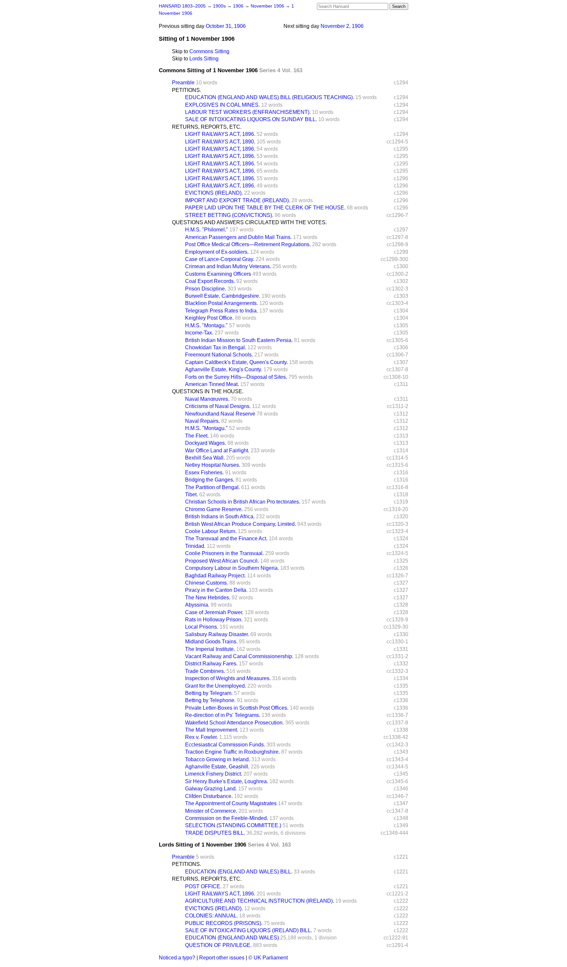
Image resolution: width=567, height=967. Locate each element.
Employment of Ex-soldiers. (217, 252)
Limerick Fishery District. (213, 774)
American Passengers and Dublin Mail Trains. (238, 237)
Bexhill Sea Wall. (205, 458)
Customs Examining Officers (218, 274)
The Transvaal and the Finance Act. (226, 538)
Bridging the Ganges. (209, 480)
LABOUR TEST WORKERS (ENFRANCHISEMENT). (248, 112)
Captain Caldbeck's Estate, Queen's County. (236, 362)
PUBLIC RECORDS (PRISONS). (223, 923)
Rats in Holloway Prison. (213, 619)
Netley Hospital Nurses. (212, 465)
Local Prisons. (201, 627)
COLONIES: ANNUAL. (211, 915)
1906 (239, 6)
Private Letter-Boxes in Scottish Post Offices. (236, 708)
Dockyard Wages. (205, 443)
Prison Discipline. (205, 288)
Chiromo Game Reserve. (214, 509)
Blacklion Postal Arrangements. (221, 303)
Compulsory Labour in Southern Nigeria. (232, 568)
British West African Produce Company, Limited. (240, 524)
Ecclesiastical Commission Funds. (225, 744)
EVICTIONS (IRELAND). (214, 193)
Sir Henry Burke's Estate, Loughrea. (226, 781)
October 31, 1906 (226, 26)
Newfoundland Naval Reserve (220, 414)
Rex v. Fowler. (201, 737)
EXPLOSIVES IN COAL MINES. (222, 105)
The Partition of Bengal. (212, 487)
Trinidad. (195, 546)
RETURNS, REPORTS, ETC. (207, 127)
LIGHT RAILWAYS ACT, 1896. (220, 134)
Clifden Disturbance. (209, 796)
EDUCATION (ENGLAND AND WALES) (232, 937)
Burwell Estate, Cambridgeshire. (222, 296)
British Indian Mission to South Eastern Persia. (239, 340)
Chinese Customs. (206, 583)
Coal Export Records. (210, 281)
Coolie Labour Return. (211, 531)
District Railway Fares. (211, 663)
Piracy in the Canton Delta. (216, 590)
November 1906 (268, 6)
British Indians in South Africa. (220, 516)
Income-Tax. (199, 332)
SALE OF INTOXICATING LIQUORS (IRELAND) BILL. (248, 930)
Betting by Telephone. (210, 700)
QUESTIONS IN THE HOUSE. (207, 391)
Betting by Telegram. (209, 693)
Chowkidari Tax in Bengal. (215, 347)
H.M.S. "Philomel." (206, 229)
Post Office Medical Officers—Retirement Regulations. (248, 244)
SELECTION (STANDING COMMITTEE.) (233, 825)
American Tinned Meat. (212, 384)
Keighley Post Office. (209, 318)
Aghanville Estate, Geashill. (217, 766)
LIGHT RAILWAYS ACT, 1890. (220, 141)
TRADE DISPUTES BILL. (215, 833)
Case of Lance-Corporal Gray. (219, 259)
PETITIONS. (186, 90)
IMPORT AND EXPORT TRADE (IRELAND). (237, 200)
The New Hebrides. (207, 597)
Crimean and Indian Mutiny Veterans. (228, 266)
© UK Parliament (268, 957)
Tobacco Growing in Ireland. (217, 759)
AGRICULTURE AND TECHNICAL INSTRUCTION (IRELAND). (259, 901)
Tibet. (191, 494)
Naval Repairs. (202, 421)
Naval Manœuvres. (207, 399)
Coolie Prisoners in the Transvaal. (224, 553)
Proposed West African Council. (222, 561)
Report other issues (221, 957)
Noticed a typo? (177, 957)
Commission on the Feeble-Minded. (226, 818)
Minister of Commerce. (211, 811)
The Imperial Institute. (210, 649)
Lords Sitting (204, 58)
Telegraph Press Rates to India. (221, 310)
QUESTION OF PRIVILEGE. (218, 945)
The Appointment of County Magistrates (231, 803)
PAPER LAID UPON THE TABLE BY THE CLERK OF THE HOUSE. (265, 207)
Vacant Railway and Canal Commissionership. (239, 656)
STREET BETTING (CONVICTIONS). (229, 215)
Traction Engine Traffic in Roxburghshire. (232, 752)
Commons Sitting (209, 51)
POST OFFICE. (203, 886)
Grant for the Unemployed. (215, 686)
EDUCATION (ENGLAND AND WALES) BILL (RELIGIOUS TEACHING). (269, 97)
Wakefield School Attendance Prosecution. (234, 722)
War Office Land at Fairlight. (217, 450)
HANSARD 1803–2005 (182, 6)
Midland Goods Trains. (211, 641)
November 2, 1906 (342, 26)
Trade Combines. (205, 671)
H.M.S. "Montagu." (206, 325)
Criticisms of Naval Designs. (218, 406)
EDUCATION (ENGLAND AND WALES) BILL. (238, 871)
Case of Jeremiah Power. (214, 612)
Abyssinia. (197, 605)
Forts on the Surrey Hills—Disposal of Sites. (236, 377)
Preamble (183, 82)
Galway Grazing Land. (211, 788)
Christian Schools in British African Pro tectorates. (242, 502)
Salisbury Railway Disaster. (217, 634)
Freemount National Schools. (219, 354)
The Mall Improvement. (211, 730)
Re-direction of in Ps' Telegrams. (222, 715)
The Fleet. (197, 436)
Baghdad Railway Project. (215, 575)
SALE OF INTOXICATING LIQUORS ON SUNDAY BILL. (251, 119)
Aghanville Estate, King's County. (223, 369)
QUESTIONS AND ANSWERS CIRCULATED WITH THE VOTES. (249, 222)
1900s (220, 6)
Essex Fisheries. (204, 472)
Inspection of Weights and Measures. (228, 678)
